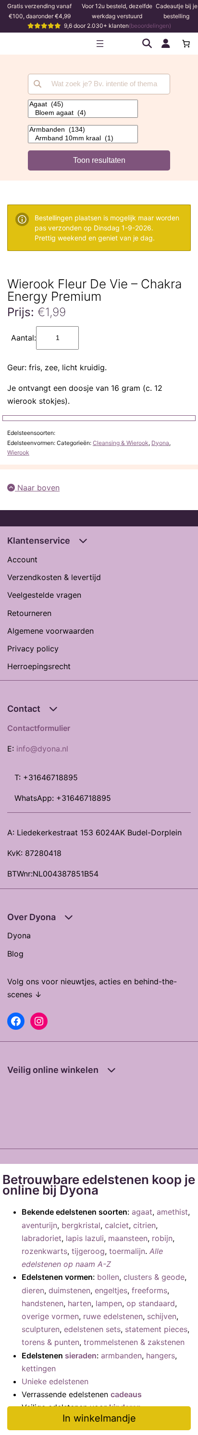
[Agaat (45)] (82, 104)
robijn (162, 1238)
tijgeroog (88, 1251)
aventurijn (39, 1225)
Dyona (160, 442)
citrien (144, 1225)
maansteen (128, 1238)
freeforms (149, 1290)
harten (79, 1303)
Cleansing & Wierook (120, 442)
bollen (108, 1277)
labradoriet (42, 1238)
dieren (33, 1290)
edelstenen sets (92, 1329)
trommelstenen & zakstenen (134, 1342)
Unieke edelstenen (55, 1381)
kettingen (39, 1368)
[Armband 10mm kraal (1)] (82, 138)
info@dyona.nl (42, 748)
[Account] (166, 43)
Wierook (18, 452)
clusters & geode (154, 1277)
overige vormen (50, 1316)
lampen (109, 1303)
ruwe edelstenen (113, 1316)
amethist (172, 1212)
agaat (142, 1212)
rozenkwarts (44, 1251)
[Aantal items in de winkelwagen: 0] (186, 43)
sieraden (81, 1355)
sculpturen (41, 1329)
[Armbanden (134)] (82, 129)
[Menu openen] (100, 43)
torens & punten (50, 1342)
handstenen (42, 1303)
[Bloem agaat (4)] (82, 113)
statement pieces (156, 1329)
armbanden (121, 1355)
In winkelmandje (99, 1418)
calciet (117, 1225)
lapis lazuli (85, 1238)
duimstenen (69, 1290)
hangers (160, 1355)
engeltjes (111, 1290)
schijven (161, 1316)
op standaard (150, 1303)
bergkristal (81, 1225)
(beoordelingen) (150, 25)
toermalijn (127, 1251)
